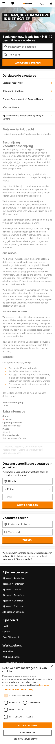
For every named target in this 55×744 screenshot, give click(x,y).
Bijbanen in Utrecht (11, 589)
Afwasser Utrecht (10, 107)
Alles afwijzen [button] (27, 732)
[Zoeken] (43, 3)
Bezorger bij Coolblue (13, 91)
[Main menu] (3, 3)
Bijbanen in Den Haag (13, 600)
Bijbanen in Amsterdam (13, 578)
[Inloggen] (50, 3)
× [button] (51, 666)
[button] (27, 689)
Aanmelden (7, 651)
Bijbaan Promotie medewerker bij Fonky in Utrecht (23, 117)
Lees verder (44, 685)
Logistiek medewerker (13, 82)
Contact (6, 631)
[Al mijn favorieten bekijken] (13, 3)
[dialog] (27, 703)
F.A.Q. (5, 626)
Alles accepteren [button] (27, 725)
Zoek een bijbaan (10, 657)
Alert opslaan (27, 505)
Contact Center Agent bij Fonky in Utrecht (23, 99)
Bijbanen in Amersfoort (13, 595)
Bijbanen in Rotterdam (13, 583)
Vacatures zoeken (28, 62)
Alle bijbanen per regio (13, 612)
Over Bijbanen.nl (10, 637)
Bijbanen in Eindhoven (13, 606)
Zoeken (27, 540)
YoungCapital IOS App (13, 662)
